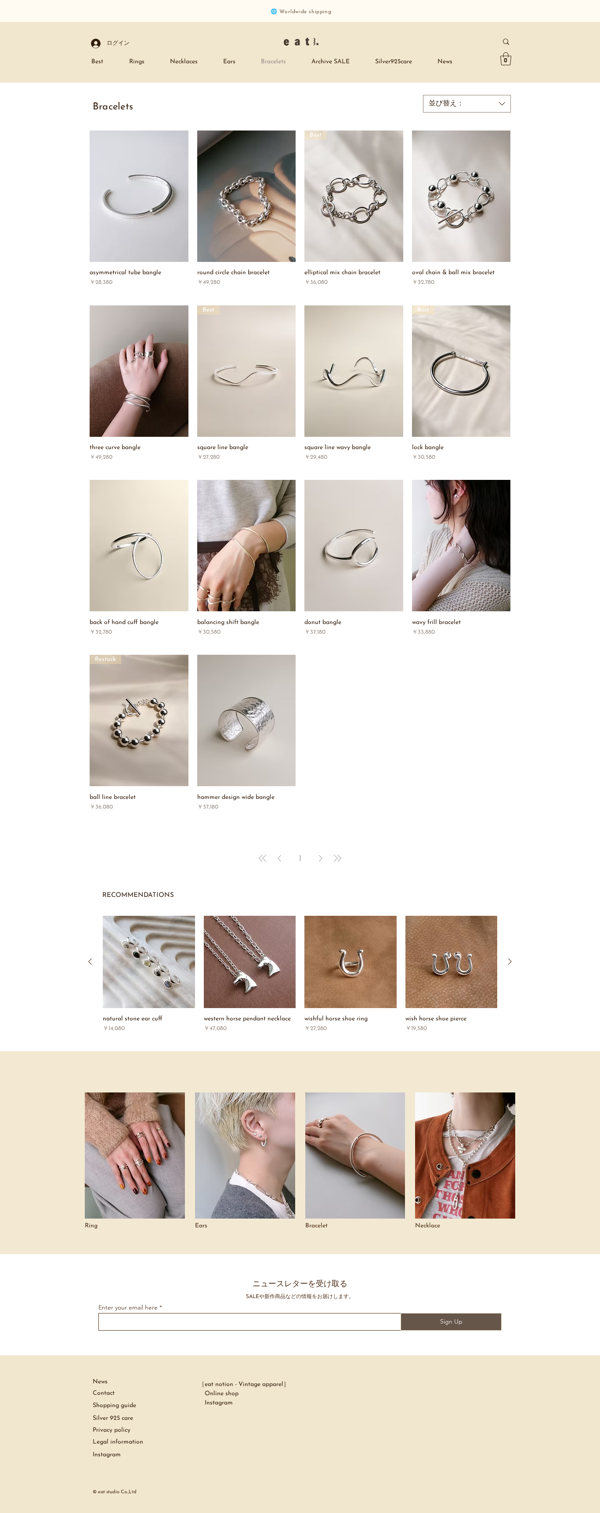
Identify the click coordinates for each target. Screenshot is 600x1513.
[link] (505, 58)
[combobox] (467, 103)
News (100, 1382)
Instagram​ (107, 1454)
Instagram (216, 1403)
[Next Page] (320, 858)
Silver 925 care (114, 1418)
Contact (104, 1393)
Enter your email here (128, 1307)
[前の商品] (90, 961)
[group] (300, 974)
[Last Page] (337, 858)
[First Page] (262, 858)
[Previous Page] (279, 858)
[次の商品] (510, 961)
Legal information (118, 1442)
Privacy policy (111, 1430)
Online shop (219, 1393)
